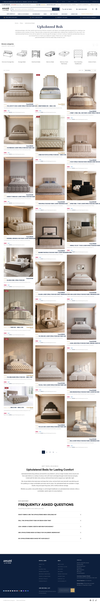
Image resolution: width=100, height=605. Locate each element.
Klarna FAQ (42, 569)
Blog (63, 1)
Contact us (95, 1)
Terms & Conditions (44, 576)
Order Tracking (62, 573)
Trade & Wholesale (87, 13)
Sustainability (62, 581)
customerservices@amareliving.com (87, 577)
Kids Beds (64, 14)
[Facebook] (90, 600)
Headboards (36, 14)
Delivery (60, 569)
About (75, 1)
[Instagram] (93, 600)
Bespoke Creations (44, 573)
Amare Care (61, 576)
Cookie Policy (43, 581)
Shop (21, 23)
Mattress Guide (62, 566)
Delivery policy (84, 1)
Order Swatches (44, 571)
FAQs (69, 1)
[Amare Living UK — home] (6, 9)
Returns (60, 571)
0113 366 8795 (6, 4)
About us (41, 564)
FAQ (40, 566)
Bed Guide (61, 564)
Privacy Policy (43, 578)
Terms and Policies (20, 600)
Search (56, 9)
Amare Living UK (11, 600)
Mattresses (54, 14)
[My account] (93, 9)
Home (16, 23)
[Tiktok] (96, 600)
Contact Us (61, 578)
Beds (45, 14)
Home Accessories (23, 14)
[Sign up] (73, 590)
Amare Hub (74, 14)
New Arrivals (11, 13)
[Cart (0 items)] (96, 9)
